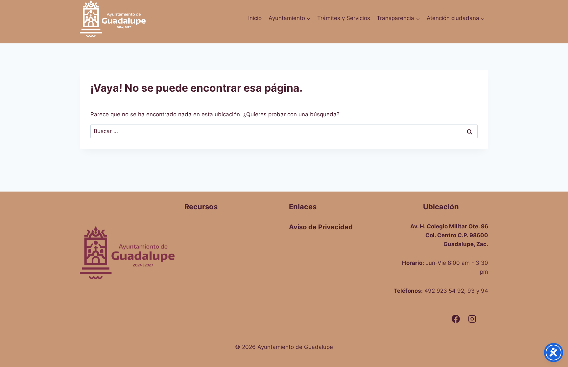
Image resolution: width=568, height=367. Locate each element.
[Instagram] (472, 319)
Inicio (255, 18)
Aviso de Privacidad (321, 227)
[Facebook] (455, 319)
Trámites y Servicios (343, 18)
